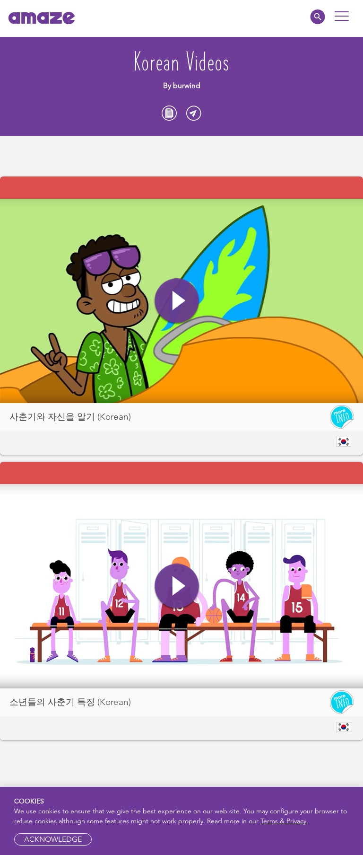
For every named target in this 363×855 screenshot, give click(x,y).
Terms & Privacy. (284, 821)
